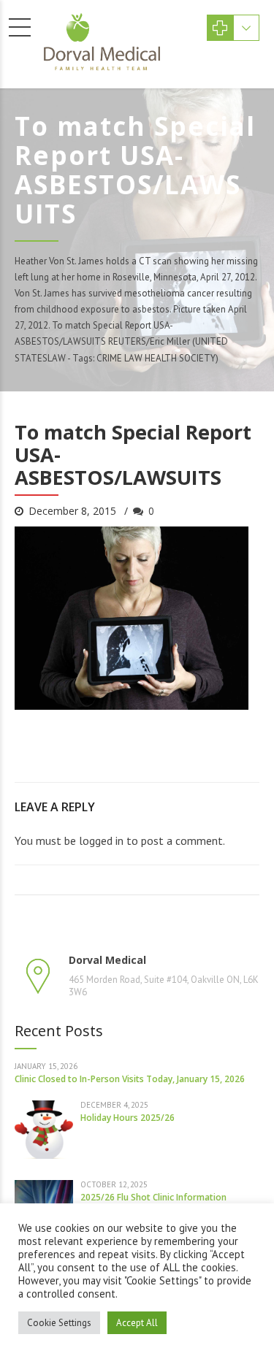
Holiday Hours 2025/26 (127, 1117)
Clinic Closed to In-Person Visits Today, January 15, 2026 (130, 1079)
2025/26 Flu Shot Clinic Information (153, 1197)
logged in (101, 840)
